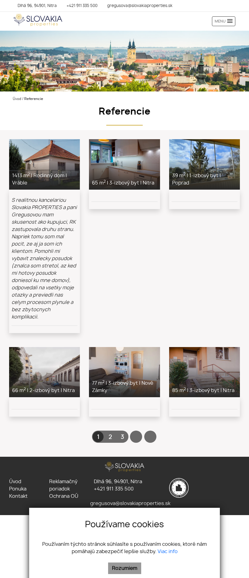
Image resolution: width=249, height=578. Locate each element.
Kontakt (18, 496)
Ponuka (17, 489)
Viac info (168, 551)
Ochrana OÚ (63, 496)
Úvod (16, 99)
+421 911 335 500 (113, 489)
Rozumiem (124, 568)
